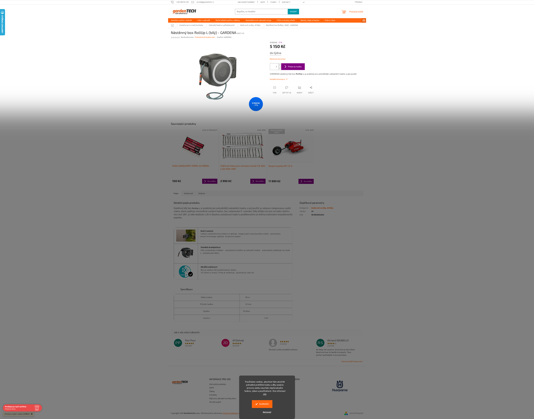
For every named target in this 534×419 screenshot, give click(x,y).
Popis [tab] (176, 193)
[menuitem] (181, 20)
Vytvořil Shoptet (356, 413)
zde (265, 394)
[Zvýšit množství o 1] (279, 65)
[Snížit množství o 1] (279, 68)
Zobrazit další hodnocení (351, 361)
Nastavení (267, 412)
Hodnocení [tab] (188, 193)
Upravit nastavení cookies (233, 413)
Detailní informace (277, 79)
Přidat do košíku (295, 66)
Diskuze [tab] (202, 193)
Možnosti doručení (277, 59)
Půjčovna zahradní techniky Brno (222, 398)
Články (273, 2)
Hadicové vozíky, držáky (322, 208)
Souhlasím (264, 404)
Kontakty (286, 2)
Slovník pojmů (215, 402)
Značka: (224, 37)
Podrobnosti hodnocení (205, 37)
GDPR (262, 2)
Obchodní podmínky (246, 2)
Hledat (293, 11)
